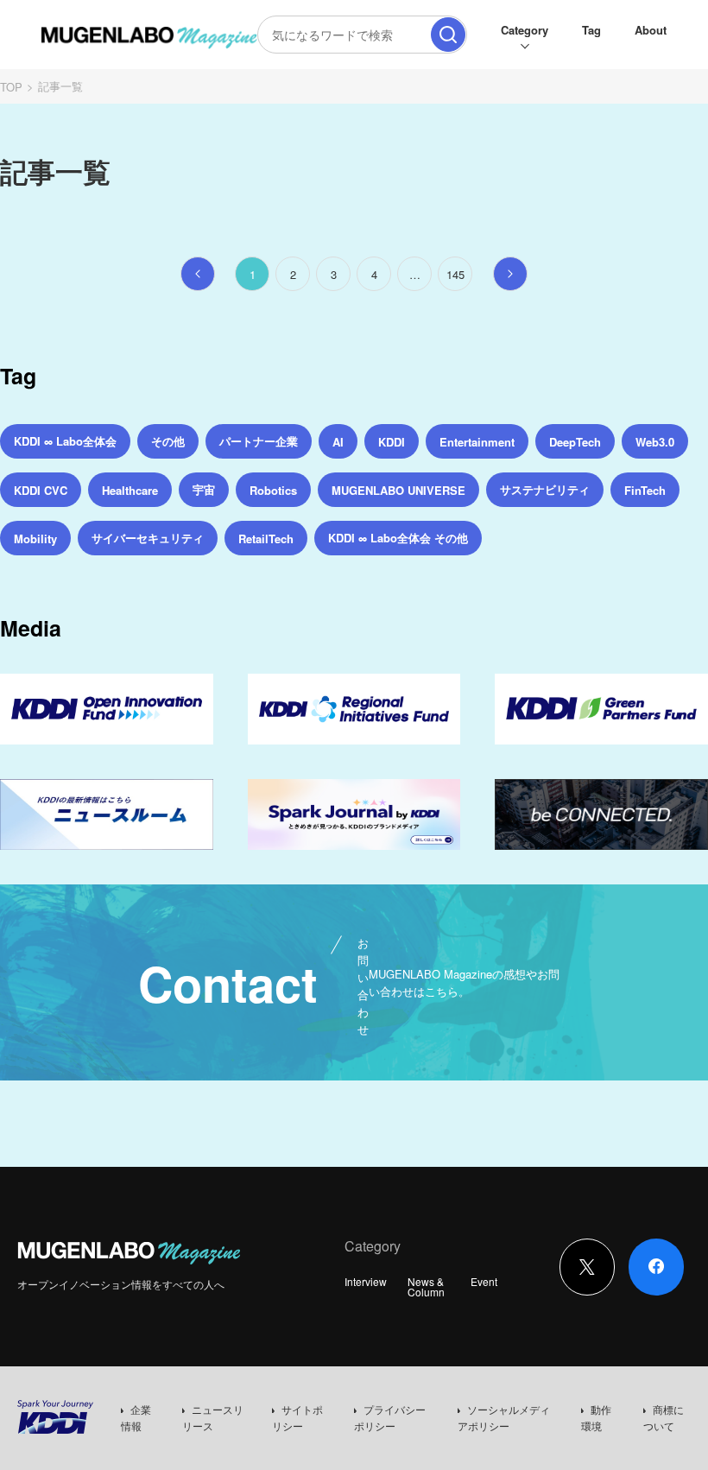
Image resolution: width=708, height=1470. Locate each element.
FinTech (645, 490)
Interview (366, 1281)
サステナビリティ (545, 489)
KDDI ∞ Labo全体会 (65, 441)
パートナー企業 (258, 441)
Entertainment (477, 442)
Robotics (273, 490)
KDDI (391, 442)
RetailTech (266, 538)
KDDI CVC (40, 490)
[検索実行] (448, 34)
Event (484, 1281)
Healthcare (130, 490)
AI (338, 442)
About (651, 30)
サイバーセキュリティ (148, 537)
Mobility (35, 538)
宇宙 (204, 489)
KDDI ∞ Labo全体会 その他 (398, 537)
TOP (11, 87)
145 (455, 274)
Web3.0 (654, 442)
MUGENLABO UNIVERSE (398, 490)
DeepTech (575, 442)
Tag (591, 30)
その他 (168, 441)
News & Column (426, 1286)
